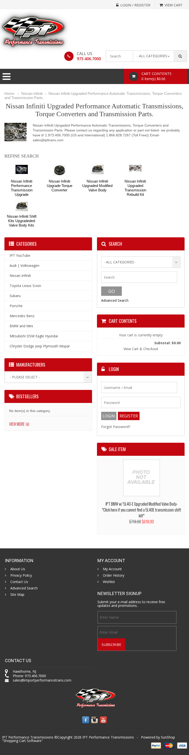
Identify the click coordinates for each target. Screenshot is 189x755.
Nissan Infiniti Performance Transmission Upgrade (21, 188)
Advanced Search (114, 300)
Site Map (17, 595)
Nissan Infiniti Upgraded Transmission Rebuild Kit (135, 188)
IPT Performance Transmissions (108, 737)
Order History (113, 575)
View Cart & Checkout (141, 348)
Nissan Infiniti (32, 93)
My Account (112, 569)
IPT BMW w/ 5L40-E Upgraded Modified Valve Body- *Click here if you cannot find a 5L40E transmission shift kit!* (141, 510)
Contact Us (19, 582)
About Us (17, 569)
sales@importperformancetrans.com (42, 680)
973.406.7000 (89, 59)
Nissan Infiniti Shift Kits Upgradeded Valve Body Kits (21, 220)
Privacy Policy (21, 575)
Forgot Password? (115, 426)
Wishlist (109, 582)
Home (9, 93)
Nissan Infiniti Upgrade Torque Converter (59, 185)
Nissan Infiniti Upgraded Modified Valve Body (97, 185)
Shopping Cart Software (22, 740)
